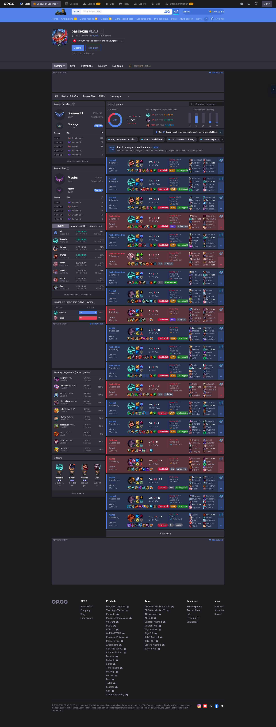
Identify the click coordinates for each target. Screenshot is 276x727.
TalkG (109, 683)
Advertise (219, 610)
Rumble (62, 247)
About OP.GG (86, 606)
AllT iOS (149, 618)
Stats (174, 18)
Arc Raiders (112, 645)
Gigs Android (151, 629)
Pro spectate (161, 18)
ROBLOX (110, 629)
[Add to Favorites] (101, 31)
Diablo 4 (110, 660)
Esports (110, 687)
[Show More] (242, 4)
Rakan (62, 263)
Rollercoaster (184, 226)
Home (55, 18)
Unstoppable (182, 170)
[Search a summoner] (167, 12)
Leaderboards (144, 18)
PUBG (109, 625)
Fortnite (110, 656)
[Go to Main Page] (9, 4)
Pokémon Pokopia (115, 637)
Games (109, 675)
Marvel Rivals (112, 641)
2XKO (109, 664)
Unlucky (168, 394)
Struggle (168, 264)
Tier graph (93, 48)
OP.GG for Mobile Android (157, 606)
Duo (108, 679)
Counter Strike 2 (114, 652)
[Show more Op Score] (220, 132)
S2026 (60, 226)
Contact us (192, 622)
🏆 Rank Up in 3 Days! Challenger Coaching (212, 11)
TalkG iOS (149, 641)
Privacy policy (194, 606)
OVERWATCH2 (113, 633)
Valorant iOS (151, 625)
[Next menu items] (206, 19)
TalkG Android (152, 637)
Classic (105, 18)
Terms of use (193, 610)
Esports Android (153, 645)
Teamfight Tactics (115, 610)
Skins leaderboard (124, 18)
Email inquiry (193, 618)
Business (219, 606)
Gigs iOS (149, 633)
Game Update (203, 18)
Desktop (110, 671)
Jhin (61, 286)
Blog (82, 614)
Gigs (108, 691)
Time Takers (112, 668)
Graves (62, 255)
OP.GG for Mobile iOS (155, 610)
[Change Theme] (249, 4)
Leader (179, 525)
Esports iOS (150, 648)
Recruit (218, 614)
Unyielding (181, 469)
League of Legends (46, 4)
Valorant (110, 622)
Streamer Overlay (115, 694)
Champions (68, 18)
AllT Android (151, 614)
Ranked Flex (96, 226)
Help (189, 614)
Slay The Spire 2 (114, 648)
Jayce (62, 278)
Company (85, 610)
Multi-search (186, 18)
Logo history (86, 618)
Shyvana (63, 270)
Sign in (267, 4)
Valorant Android (153, 622)
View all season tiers (76, 161)
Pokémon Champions (117, 618)
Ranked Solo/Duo (78, 226)
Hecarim (63, 239)
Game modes (88, 18)
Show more (165, 533)
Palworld (110, 614)
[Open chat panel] (273, 89)
